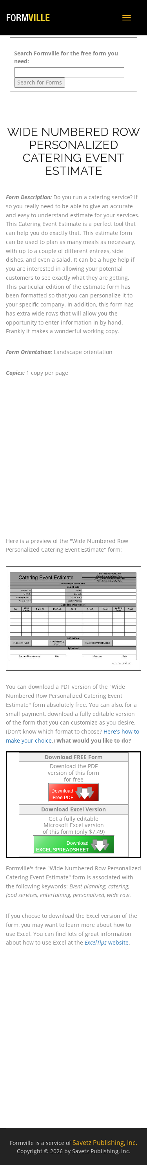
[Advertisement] (73, 457)
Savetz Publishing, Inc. (105, 1142)
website (107, 942)
